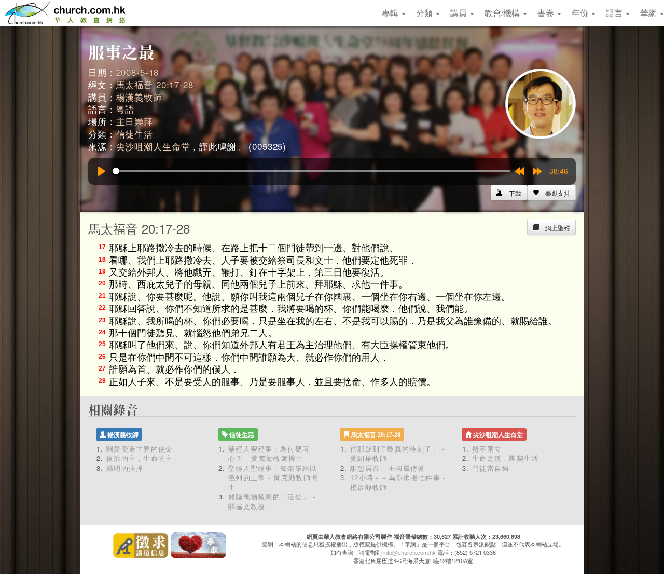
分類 (425, 13)
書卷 (546, 13)
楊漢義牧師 (139, 96)
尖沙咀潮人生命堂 (153, 146)
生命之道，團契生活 (505, 458)
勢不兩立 (487, 449)
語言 (615, 13)
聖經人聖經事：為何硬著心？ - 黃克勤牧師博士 (269, 453)
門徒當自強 (490, 468)
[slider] (311, 171)
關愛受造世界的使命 (139, 449)
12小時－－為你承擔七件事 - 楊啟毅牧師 (398, 482)
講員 (459, 13)
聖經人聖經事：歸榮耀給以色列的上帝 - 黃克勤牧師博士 (273, 477)
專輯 (391, 13)
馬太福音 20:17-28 (154, 84)
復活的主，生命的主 (139, 458)
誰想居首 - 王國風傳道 (387, 468)
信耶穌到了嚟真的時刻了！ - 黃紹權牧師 (397, 453)
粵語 (125, 108)
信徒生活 (134, 133)
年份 (581, 13)
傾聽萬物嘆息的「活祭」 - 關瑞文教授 (271, 501)
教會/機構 (503, 13)
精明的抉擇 (125, 468)
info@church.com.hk (409, 552)
